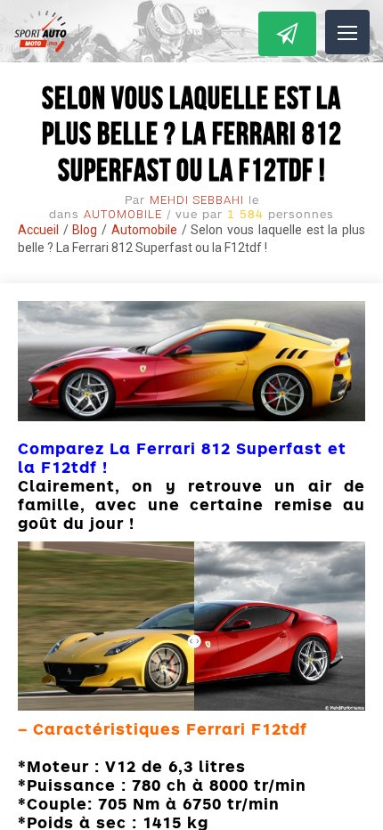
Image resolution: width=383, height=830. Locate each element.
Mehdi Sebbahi (197, 200)
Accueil (38, 230)
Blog (84, 230)
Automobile (123, 214)
